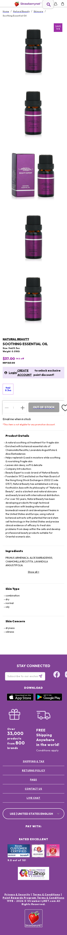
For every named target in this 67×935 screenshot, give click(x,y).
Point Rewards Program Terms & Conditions (33, 897)
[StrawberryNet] (27, 4)
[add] (22, 408)
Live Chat (33, 797)
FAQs (33, 779)
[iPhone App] (20, 699)
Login (12, 372)
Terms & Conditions (46, 894)
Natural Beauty (16, 339)
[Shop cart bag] (62, 4)
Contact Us (33, 788)
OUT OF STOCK (44, 407)
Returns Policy (33, 770)
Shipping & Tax (33, 761)
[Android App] (48, 699)
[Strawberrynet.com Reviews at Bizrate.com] (19, 856)
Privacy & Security (17, 894)
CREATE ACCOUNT (24, 373)
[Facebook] (57, 674)
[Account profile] (55, 4)
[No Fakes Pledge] (52, 854)
